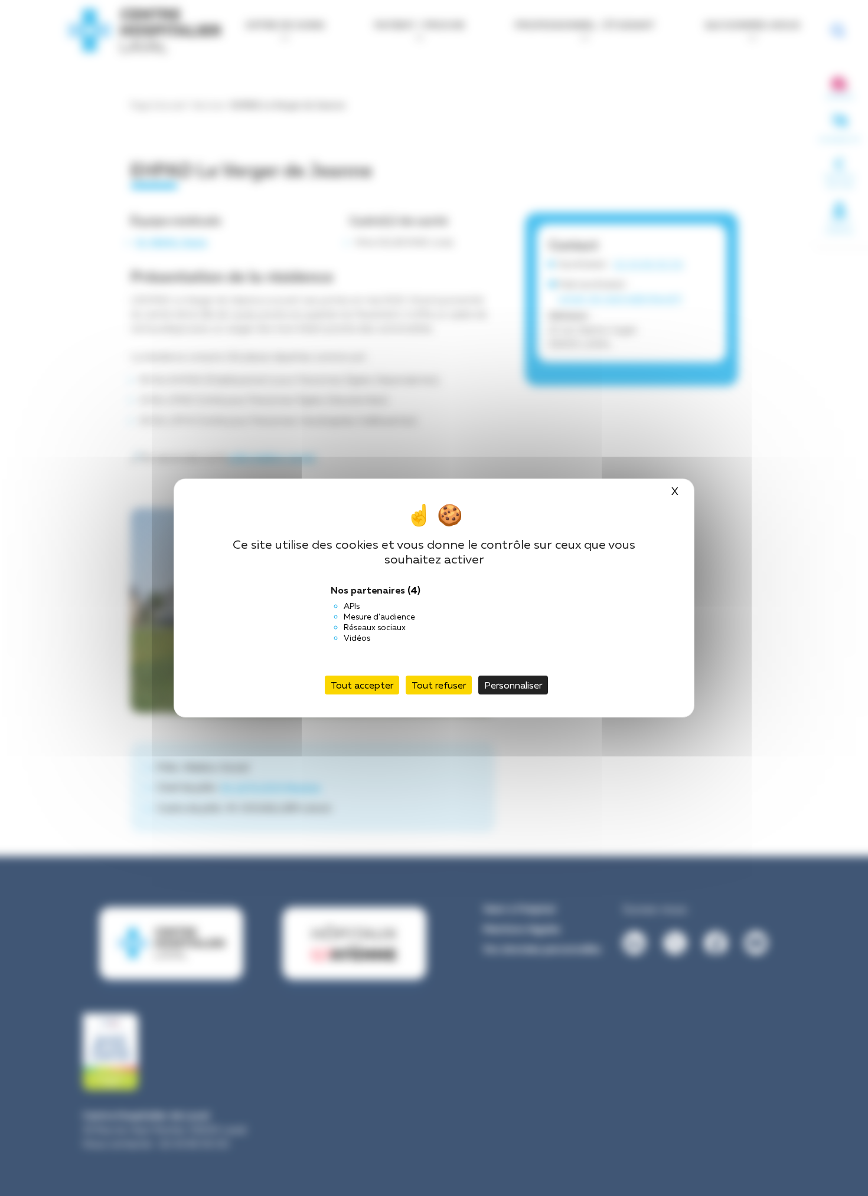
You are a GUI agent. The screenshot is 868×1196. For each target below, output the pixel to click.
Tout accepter (362, 685)
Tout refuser (439, 685)
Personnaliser (513, 685)
